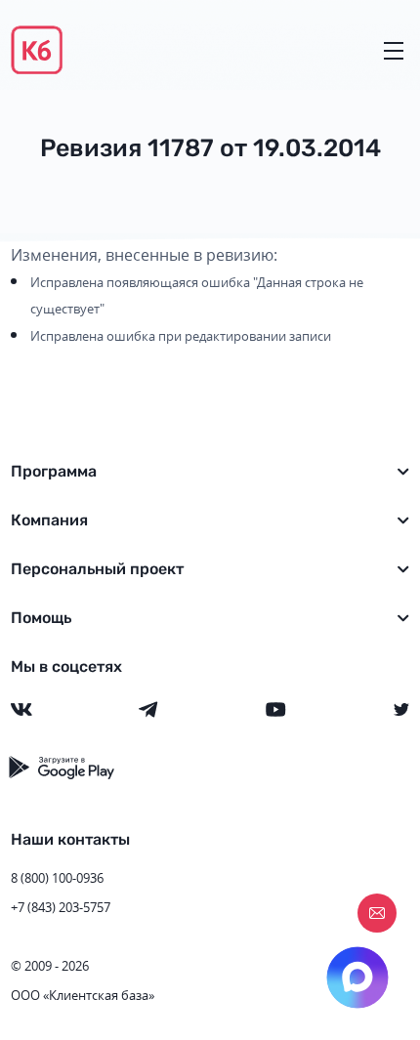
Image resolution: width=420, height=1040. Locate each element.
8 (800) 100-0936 (57, 878)
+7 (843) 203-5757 (60, 907)
